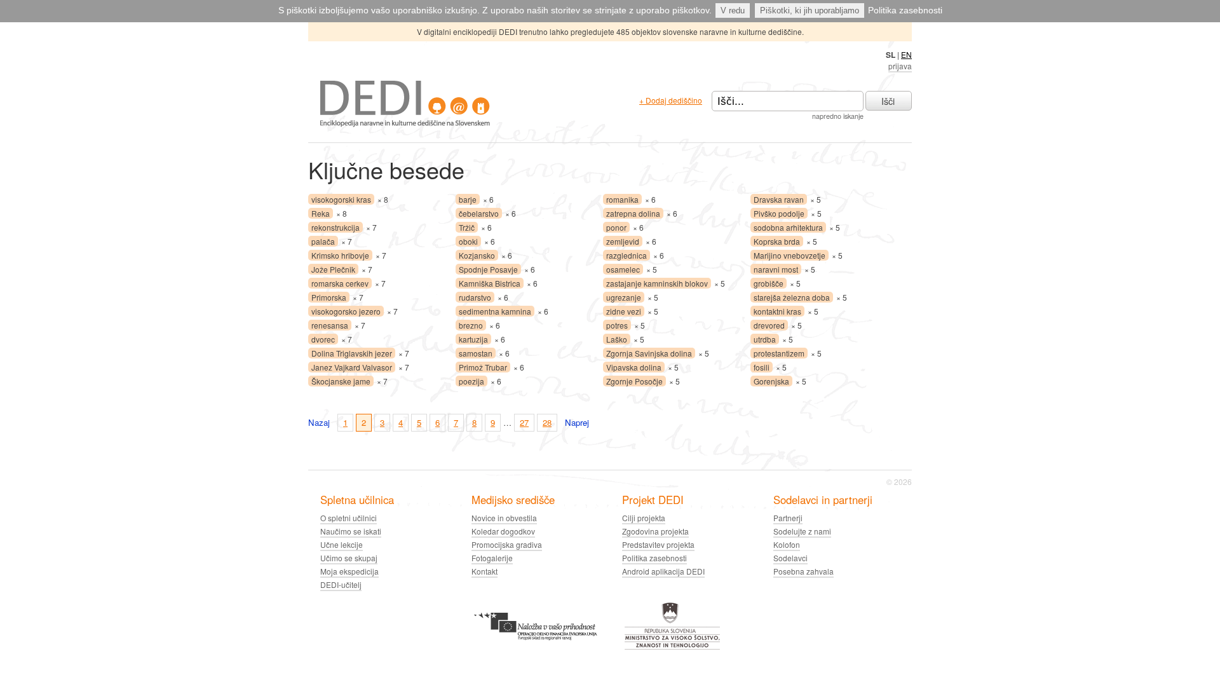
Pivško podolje (779, 213)
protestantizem (779, 353)
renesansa (329, 325)
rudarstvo (475, 297)
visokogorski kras (341, 199)
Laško (616, 339)
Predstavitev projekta (658, 544)
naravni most (776, 269)
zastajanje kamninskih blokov (657, 283)
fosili (761, 367)
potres (617, 325)
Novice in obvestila (504, 517)
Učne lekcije (341, 544)
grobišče (768, 283)
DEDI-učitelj (341, 584)
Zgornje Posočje (634, 381)
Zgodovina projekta (655, 531)
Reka (320, 213)
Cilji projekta (643, 517)
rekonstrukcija (335, 227)
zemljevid (622, 241)
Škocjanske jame (340, 381)
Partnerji (788, 517)
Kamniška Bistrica (489, 283)
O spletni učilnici (348, 517)
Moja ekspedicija (349, 571)
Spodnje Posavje (488, 269)
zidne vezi (623, 311)
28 (547, 422)
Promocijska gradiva (506, 544)
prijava (900, 65)
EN (906, 54)
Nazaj (319, 422)
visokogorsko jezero (346, 311)
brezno (471, 325)
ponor (616, 227)
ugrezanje (623, 297)
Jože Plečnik (333, 269)
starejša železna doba (792, 297)
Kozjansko (477, 255)
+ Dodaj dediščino (670, 100)
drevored (769, 325)
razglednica (626, 255)
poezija (471, 381)
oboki (468, 241)
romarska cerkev (340, 283)
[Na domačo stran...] (405, 123)
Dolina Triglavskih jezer (351, 353)
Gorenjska (771, 381)
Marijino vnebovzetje (789, 255)
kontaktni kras (777, 311)
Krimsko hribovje (340, 255)
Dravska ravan (779, 199)
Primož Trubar (483, 367)
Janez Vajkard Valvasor (351, 367)
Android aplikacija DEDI (663, 571)
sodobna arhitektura (788, 227)
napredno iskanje (838, 116)
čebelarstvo (479, 213)
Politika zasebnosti (905, 10)
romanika (622, 199)
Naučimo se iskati (350, 531)
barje (468, 199)
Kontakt (484, 571)
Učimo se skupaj (348, 557)
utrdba (765, 339)
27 (524, 422)
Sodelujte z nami (802, 531)
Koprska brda (777, 241)
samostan (475, 353)
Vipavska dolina (633, 367)
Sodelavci (790, 557)
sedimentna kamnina (495, 311)
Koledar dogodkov (503, 531)
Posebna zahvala (803, 571)
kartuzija (473, 339)
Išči (888, 100)
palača (323, 241)
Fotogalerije (492, 557)
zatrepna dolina (633, 213)
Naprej (577, 422)
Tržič (467, 227)
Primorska (328, 297)
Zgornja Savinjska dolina (649, 353)
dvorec (323, 339)
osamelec (623, 269)
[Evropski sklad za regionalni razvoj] (535, 647)
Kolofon (786, 544)
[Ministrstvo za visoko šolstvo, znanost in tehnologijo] (672, 647)
